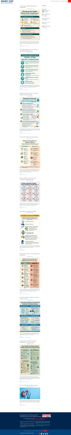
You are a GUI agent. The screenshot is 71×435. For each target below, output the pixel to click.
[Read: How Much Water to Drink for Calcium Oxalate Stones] (30, 316)
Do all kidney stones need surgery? (29, 385)
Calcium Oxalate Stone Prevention (26, 337)
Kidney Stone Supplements (26, 89)
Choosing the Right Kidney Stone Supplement (47, 10)
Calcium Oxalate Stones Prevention (27, 133)
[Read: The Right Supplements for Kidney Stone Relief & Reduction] (30, 68)
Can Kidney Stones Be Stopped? (28, 211)
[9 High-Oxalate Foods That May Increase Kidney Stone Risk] (43, 27)
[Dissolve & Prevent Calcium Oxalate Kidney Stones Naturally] (43, 19)
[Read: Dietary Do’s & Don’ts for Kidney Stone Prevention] (30, 272)
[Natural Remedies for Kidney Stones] (43, 23)
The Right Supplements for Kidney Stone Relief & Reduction (47, 15)
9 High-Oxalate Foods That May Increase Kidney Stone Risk (47, 27)
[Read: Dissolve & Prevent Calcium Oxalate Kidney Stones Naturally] (30, 112)
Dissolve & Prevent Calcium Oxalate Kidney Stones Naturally (47, 19)
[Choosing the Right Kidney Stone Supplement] (43, 11)
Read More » (21, 88)
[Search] (50, 7)
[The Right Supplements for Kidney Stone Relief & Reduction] (43, 15)
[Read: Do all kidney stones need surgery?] (30, 393)
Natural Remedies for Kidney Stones (29, 137)
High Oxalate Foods (25, 207)
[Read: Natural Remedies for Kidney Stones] (30, 153)
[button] (53, 1)
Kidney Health (24, 174)
